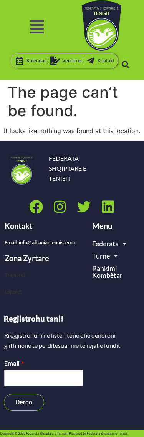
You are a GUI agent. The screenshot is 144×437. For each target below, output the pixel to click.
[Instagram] (60, 207)
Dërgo (24, 402)
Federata (105, 243)
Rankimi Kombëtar (107, 271)
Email (14, 363)
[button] (37, 26)
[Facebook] (36, 207)
